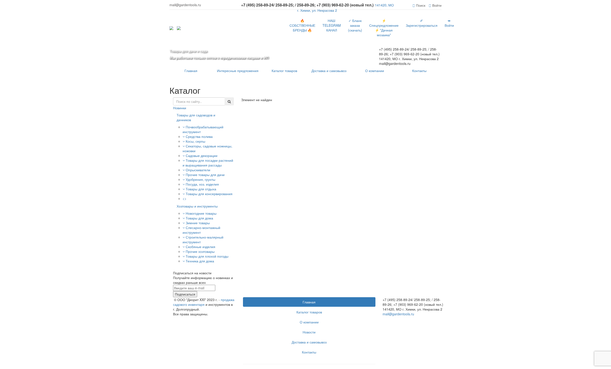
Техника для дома (200, 261)
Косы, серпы (195, 141)
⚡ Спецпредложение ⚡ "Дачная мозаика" (384, 27)
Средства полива (199, 136)
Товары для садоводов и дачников (196, 117)
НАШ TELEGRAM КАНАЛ (331, 25)
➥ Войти (449, 23)
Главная (190, 70)
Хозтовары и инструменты (197, 206)
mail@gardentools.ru (398, 314)
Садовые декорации (201, 155)
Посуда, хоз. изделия (202, 184)
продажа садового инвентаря (203, 302)
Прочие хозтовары (200, 251)
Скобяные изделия (200, 246)
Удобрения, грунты (200, 179)
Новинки (179, 107)
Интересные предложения (237, 70)
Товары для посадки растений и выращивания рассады (208, 162)
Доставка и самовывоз (328, 70)
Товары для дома (199, 218)
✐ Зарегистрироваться (421, 23)
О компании (374, 70)
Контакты (419, 70)
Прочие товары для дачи (205, 174)
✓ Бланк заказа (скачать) (355, 25)
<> (184, 198)
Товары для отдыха (201, 189)
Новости (309, 332)
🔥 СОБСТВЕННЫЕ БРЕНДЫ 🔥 (302, 25)
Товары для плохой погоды (207, 256)
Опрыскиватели (198, 169)
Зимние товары (198, 222)
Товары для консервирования (209, 193)
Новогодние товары (201, 213)
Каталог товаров (284, 70)
